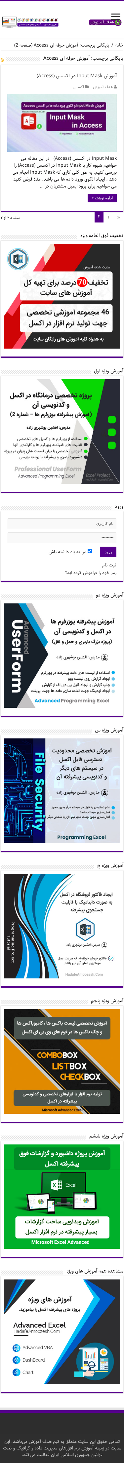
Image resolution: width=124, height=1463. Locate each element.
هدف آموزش (103, 87)
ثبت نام (109, 565)
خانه (119, 45)
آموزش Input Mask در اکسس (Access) (77, 76)
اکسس (78, 87)
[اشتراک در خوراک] (2, 60)
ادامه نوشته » (102, 198)
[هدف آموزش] (62, 22)
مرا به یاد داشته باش (68, 552)
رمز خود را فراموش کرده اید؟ (90, 573)
